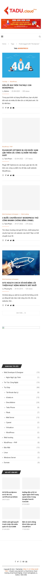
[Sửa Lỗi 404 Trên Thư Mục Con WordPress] (21, 65)
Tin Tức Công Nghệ (22, 382)
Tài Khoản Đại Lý (22, 392)
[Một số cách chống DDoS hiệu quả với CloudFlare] (31, 513)
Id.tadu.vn (22, 397)
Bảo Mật (22, 448)
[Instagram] (20, 561)
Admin (6, 91)
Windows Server (22, 458)
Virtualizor (22, 427)
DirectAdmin (22, 402)
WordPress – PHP (22, 443)
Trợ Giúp (4, 81)
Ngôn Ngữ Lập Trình (22, 377)
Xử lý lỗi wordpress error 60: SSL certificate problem (9, 494)
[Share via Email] (13, 108)
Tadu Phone (22, 407)
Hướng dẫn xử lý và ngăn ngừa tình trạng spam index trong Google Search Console (30, 497)
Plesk (22, 412)
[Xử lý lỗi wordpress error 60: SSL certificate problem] (11, 483)
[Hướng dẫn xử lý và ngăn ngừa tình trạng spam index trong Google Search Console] (31, 483)
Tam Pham (8, 159)
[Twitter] (18, 561)
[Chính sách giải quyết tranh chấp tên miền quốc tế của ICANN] (11, 513)
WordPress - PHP (7, 146)
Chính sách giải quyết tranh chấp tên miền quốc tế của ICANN (10, 524)
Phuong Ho (8, 289)
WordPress (13, 81)
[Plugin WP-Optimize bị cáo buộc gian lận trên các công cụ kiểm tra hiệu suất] (21, 130)
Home (4, 44)
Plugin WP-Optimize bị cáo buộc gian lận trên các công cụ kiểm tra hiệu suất (20, 153)
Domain (22, 463)
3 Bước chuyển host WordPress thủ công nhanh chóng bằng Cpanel (20, 219)
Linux (22, 453)
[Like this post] (3, 108)
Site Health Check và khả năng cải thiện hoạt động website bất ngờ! (19, 284)
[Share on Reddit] (11, 108)
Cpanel (22, 422)
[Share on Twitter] (8, 108)
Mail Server (22, 417)
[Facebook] (15, 561)
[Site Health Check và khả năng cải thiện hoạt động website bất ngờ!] (21, 262)
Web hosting (25, 214)
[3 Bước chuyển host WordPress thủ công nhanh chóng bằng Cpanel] (21, 197)
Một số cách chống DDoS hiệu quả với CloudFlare (29, 524)
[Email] (26, 561)
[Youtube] (23, 561)
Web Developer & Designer (10, 214)
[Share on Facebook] (5, 108)
